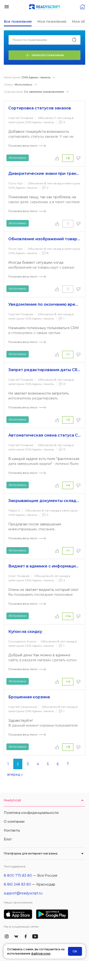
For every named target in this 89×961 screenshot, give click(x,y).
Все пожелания (18, 21)
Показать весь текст (22, 145)
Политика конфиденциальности (31, 813)
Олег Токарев (18, 576)
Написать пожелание (48, 55)
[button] (6, 6)
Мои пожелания (51, 21)
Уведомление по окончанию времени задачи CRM (44, 304)
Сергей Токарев (20, 118)
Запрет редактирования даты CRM (44, 370)
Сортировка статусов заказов (39, 108)
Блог (8, 839)
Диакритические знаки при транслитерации (44, 173)
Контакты (12, 830)
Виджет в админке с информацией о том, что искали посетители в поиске (44, 566)
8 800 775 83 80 (18, 875)
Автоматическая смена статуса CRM (44, 435)
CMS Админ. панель (39, 122)
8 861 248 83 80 (17, 884)
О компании (14, 821)
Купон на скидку (25, 631)
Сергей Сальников (22, 707)
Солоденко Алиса (22, 641)
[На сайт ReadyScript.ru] (82, 6)
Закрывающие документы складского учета (44, 500)
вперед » (15, 774)
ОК (75, 951)
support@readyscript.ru (23, 893)
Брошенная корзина (29, 697)
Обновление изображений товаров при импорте (44, 239)
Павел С (14, 510)
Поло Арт (15, 183)
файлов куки (40, 953)
